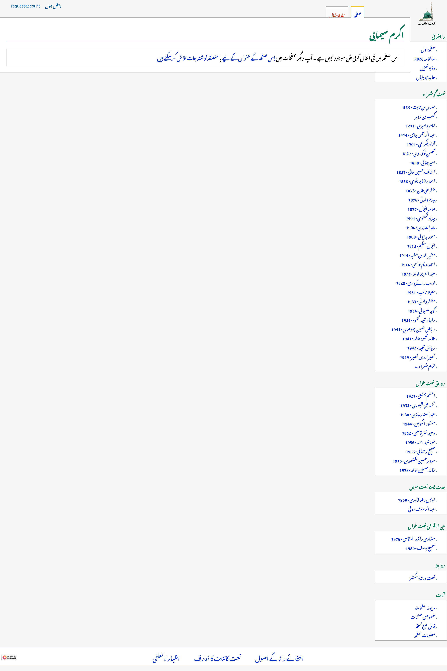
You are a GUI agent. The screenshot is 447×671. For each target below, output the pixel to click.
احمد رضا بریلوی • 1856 (417, 180)
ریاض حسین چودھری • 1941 (413, 328)
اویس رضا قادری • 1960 (416, 499)
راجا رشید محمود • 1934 (418, 319)
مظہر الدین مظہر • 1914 (417, 254)
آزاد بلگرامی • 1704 (421, 143)
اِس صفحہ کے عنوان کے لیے (248, 57)
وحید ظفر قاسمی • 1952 (418, 432)
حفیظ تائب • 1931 (421, 291)
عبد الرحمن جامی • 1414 (416, 134)
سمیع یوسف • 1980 (420, 547)
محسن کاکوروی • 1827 (418, 153)
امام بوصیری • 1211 (420, 125)
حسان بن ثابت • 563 (419, 106)
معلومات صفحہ (424, 635)
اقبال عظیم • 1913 (421, 245)
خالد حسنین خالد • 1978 (417, 469)
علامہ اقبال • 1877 (421, 208)
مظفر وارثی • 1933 (421, 301)
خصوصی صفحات (423, 616)
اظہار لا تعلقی (166, 657)
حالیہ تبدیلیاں (425, 76)
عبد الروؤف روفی (421, 508)
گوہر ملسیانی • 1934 (421, 310)
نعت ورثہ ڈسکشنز (422, 577)
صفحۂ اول (428, 49)
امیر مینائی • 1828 (422, 162)
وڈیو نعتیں (427, 67)
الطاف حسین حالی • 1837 (415, 171)
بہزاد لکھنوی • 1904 (420, 217)
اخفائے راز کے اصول (279, 657)
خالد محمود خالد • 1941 (418, 338)
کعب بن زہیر (425, 116)
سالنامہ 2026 (424, 58)
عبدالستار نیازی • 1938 (417, 414)
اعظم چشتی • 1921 (420, 395)
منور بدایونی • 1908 (421, 236)
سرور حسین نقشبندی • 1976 (414, 460)
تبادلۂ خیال (337, 15)
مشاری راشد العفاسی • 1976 (413, 538)
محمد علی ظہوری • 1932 (417, 404)
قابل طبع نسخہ (425, 625)
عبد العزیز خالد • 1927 (418, 273)
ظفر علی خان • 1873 (420, 190)
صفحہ (357, 15)
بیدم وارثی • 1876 (421, 199)
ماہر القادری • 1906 (420, 227)
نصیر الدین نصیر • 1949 (417, 356)
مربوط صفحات (425, 607)
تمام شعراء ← (424, 365)
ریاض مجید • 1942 (421, 347)
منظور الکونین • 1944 (419, 423)
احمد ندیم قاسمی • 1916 (418, 264)
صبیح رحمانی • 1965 (420, 451)
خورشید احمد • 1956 (420, 441)
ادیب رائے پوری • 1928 (415, 282)
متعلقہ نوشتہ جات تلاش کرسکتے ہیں (187, 57)
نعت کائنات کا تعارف (217, 657)
